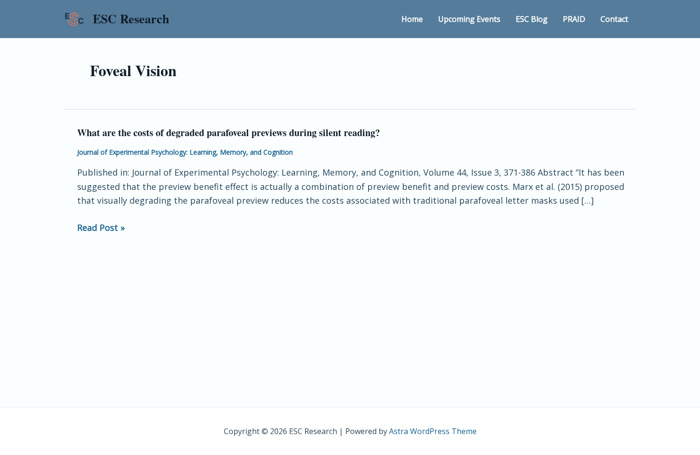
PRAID (574, 19)
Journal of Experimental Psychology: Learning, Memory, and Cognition (185, 152)
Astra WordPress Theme (433, 431)
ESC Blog (532, 19)
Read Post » (101, 228)
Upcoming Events (469, 19)
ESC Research (131, 19)
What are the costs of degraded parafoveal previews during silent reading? (228, 132)
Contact (614, 19)
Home (412, 19)
